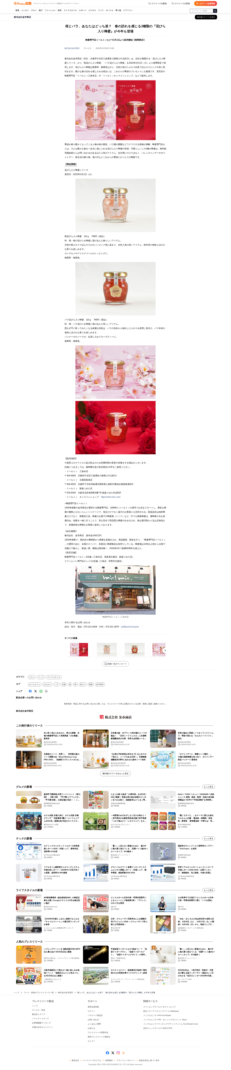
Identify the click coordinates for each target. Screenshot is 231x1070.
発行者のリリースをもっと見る (115, 773)
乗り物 (118, 10)
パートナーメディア (40, 1018)
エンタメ (25, 10)
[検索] (215, 11)
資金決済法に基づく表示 (149, 1060)
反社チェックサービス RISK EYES (157, 1028)
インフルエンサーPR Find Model (157, 1015)
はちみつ (47, 684)
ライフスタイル (70, 10)
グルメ (34, 10)
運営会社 (75, 1060)
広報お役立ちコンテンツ (42, 1027)
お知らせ (91, 1028)
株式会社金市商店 (72, 48)
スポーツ (82, 10)
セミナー (91, 1041)
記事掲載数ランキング (41, 1023)
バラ (56, 684)
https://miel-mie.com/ (110, 497)
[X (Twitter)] (35, 691)
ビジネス (92, 10)
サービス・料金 (38, 1010)
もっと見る (208, 787)
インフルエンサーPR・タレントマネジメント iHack (165, 1020)
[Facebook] (30, 691)
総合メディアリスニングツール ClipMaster (161, 1011)
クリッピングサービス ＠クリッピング (159, 1007)
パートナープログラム (92, 1060)
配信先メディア (38, 1014)
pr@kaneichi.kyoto (130, 627)
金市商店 (100, 684)
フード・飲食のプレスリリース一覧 (39, 992)
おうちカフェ (34, 684)
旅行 (41, 10)
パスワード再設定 (95, 1015)
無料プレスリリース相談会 (99, 1037)
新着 (17, 10)
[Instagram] (118, 1053)
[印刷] (46, 691)
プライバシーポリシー (125, 1060)
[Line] (41, 691)
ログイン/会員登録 (207, 3)
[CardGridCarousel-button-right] (165, 650)
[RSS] (123, 1053)
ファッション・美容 (53, 10)
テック (101, 10)
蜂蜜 (91, 684)
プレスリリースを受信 (180, 3)
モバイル (109, 10)
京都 (64, 684)
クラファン (128, 10)
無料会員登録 (93, 1007)
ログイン (91, 1011)
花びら (82, 684)
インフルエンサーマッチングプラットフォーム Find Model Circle (170, 1024)
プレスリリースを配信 (157, 3)
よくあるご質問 (94, 1024)
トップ (17, 992)
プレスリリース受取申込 (98, 1032)
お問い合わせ (93, 1020)
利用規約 (109, 1060)
